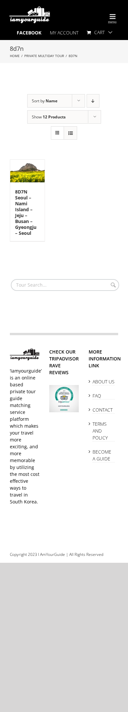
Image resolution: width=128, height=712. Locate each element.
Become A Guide (102, 455)
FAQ (97, 396)
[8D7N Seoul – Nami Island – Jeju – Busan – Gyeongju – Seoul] (27, 171)
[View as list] (70, 133)
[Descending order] (93, 101)
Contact (103, 410)
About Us (104, 381)
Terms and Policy (100, 431)
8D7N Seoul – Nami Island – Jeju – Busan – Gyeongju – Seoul (25, 212)
